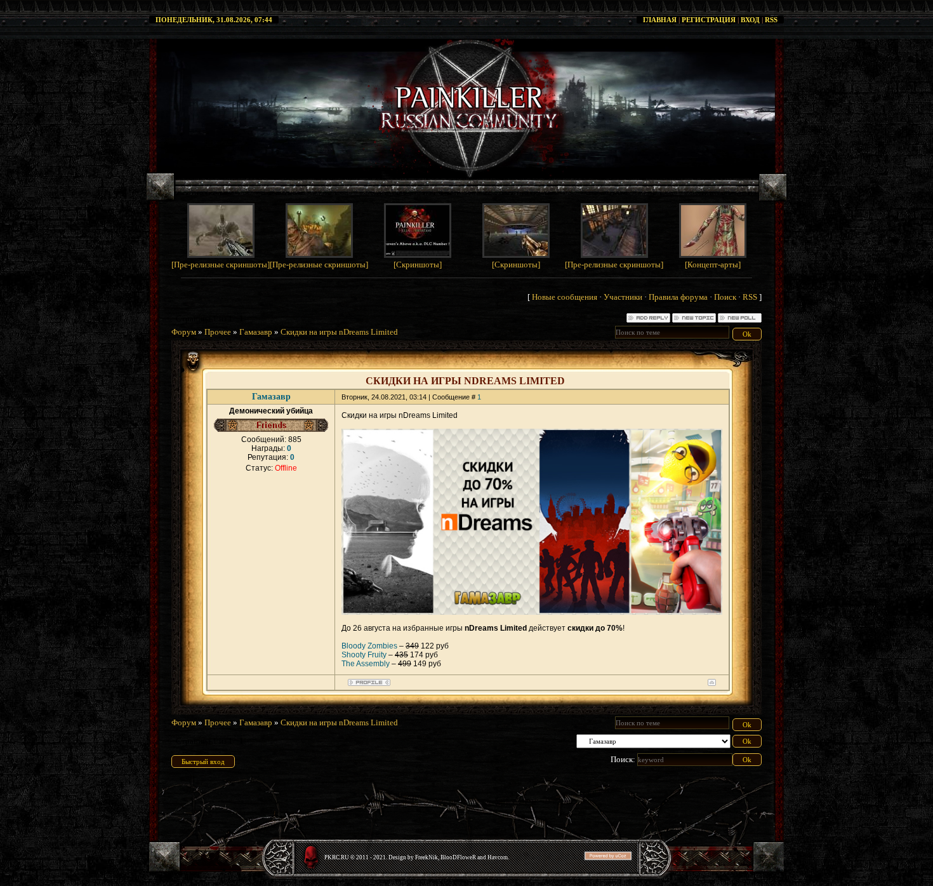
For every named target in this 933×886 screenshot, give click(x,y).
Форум (183, 332)
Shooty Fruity (364, 654)
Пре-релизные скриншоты (220, 264)
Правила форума (678, 297)
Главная (660, 19)
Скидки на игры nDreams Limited (339, 332)
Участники (623, 297)
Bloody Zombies (369, 645)
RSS (771, 19)
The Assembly (365, 663)
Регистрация (709, 19)
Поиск (725, 297)
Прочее (217, 332)
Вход (750, 19)
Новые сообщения (564, 297)
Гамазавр (255, 332)
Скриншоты (417, 264)
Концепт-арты (712, 264)
